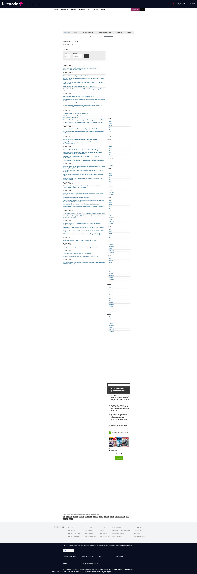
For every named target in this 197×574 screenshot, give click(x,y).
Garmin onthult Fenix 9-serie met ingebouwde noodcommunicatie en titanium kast (83, 79)
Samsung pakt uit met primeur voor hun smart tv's (78, 253)
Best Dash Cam (138, 530)
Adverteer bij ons (102, 560)
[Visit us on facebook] (178, 4)
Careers (65, 563)
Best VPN (70, 527)
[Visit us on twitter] (180, 4)
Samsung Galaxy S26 (88, 32)
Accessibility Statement (122, 560)
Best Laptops (88, 527)
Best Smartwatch (104, 536)
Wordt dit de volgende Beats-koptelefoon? (75, 113)
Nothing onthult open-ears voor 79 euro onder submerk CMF (81, 256)
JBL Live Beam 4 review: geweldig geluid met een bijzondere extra (118, 390)
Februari (111, 123)
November (111, 163)
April (110, 127)
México (101, 516)
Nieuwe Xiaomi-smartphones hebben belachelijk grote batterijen (82, 234)
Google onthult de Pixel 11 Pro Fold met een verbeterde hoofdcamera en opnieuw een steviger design (83, 200)
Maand (75, 53)
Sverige (106, 516)
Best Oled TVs (103, 533)
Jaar (66, 53)
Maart (110, 125)
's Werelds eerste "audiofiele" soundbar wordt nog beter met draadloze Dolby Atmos (84, 82)
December (111, 165)
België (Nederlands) (119, 516)
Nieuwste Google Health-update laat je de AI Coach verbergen (81, 150)
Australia (81, 516)
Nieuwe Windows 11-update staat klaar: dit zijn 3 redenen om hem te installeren (83, 194)
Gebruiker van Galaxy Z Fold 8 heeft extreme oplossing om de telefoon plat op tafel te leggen (84, 216)
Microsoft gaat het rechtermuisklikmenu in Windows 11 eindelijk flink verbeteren (83, 132)
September (111, 158)
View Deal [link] (119, 458)
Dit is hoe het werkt (108, 36)
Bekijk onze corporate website (124, 545)
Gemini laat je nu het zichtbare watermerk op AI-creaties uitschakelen (83, 160)
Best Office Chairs (117, 536)
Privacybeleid (119, 556)
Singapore (95, 516)
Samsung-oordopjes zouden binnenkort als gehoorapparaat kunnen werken (83, 171)
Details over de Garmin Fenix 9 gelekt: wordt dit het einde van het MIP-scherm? (84, 230)
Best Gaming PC (89, 533)
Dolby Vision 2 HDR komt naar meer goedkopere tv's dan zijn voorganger (81, 156)
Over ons (83, 560)
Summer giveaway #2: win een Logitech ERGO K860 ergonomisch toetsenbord (82, 224)
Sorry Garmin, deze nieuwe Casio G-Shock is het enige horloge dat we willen (83, 89)
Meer (102, 9)
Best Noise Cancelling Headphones (121, 530)
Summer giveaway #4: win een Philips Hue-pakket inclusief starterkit (83, 122)
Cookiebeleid (66, 560)
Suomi (70, 519)
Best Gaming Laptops (90, 530)
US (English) (69, 516)
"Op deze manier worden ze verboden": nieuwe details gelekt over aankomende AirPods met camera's (82, 106)
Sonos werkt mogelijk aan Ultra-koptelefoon (76, 197)
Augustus (111, 136)
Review (73, 9)
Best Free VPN (71, 530)
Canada (75, 516)
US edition (85, 572)
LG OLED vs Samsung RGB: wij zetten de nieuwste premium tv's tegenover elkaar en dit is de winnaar (120, 398)
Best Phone (103, 527)
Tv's (88, 9)
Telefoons (82, 9)
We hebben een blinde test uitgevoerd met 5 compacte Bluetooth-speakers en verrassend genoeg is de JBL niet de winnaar (119, 417)
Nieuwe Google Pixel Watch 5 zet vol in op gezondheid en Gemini (82, 204)
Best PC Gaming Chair (90, 536)
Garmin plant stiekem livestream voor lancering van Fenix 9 (80, 103)
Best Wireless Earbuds (118, 533)
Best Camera (137, 527)
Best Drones (137, 533)
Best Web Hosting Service (74, 533)
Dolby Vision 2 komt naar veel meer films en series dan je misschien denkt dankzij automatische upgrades (83, 153)
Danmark (65, 519)
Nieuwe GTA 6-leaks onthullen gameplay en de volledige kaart (81, 129)
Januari (110, 121)
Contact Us (101, 556)
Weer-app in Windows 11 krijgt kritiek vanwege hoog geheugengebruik (84, 213)
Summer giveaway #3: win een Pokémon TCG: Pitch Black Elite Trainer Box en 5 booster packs (83, 178)
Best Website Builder (73, 536)
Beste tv (129, 32)
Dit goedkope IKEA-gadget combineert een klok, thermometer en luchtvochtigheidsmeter (82, 142)
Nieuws (56, 9)
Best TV (102, 530)
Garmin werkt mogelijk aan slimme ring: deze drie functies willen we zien (83, 174)
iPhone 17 (75, 32)
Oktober (111, 161)
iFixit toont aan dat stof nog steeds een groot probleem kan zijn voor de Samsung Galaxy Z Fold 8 (84, 167)
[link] (120, 433)
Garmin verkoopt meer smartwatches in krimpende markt (80, 139)
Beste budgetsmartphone (104, 32)
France (111, 516)
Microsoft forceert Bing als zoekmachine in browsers (78, 76)
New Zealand (88, 516)
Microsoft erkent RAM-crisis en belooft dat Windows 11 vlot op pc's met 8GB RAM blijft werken (84, 263)
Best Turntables (116, 527)
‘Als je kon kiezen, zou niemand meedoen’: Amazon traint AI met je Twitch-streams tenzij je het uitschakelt (82, 186)
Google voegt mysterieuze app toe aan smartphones (78, 96)
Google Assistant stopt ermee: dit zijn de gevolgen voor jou (80, 247)
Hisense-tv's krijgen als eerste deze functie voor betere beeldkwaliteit (83, 227)
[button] (192, 4)
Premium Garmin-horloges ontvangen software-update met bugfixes (83, 120)
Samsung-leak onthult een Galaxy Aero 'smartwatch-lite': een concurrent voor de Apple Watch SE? (81, 68)
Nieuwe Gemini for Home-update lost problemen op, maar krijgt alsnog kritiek (84, 99)
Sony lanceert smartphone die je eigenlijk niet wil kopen (79, 86)
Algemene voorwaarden (69, 556)
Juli (109, 134)
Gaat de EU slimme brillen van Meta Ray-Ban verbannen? (80, 240)
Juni (110, 131)
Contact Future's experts (87, 556)
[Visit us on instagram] (183, 4)
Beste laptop (119, 32)
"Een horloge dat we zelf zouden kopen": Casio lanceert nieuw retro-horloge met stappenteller (83, 116)
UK (63, 516)
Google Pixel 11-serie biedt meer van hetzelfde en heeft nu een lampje (83, 206)
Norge (127, 516)
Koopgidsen (65, 9)
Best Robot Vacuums (139, 536)
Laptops (95, 9)
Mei (110, 129)
